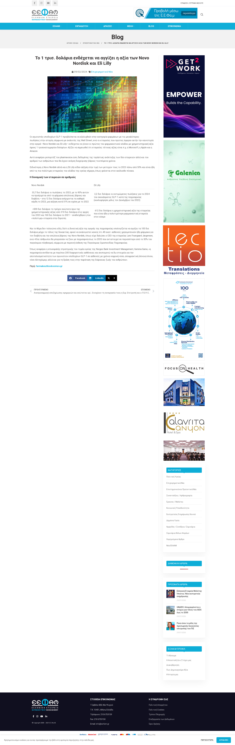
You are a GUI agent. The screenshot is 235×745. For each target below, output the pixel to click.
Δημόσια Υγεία (172, 520)
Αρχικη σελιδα (73, 43)
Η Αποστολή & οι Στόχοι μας (178, 660)
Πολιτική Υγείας (173, 477)
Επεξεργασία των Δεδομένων (162, 719)
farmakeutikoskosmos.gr (49, 266)
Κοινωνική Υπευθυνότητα (177, 508)
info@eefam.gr (102, 724)
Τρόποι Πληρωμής (157, 714)
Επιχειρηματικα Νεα (91, 43)
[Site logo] (45, 14)
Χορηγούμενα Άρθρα (175, 539)
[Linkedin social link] (55, 3)
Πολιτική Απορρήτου (158, 705)
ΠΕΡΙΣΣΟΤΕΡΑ (207, 740)
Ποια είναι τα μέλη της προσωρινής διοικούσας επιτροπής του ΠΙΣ (188, 626)
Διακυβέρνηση (172, 665)
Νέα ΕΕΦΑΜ (171, 545)
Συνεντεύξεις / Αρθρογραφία (179, 495)
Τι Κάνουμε (171, 655)
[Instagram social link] (41, 3)
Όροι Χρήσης (154, 724)
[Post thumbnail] (170, 596)
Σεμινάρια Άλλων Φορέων (177, 533)
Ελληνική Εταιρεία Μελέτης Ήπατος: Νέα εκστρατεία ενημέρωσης (189, 593)
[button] (77, 278)
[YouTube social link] (48, 3)
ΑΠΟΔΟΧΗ (223, 740)
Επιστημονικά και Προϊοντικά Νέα (181, 489)
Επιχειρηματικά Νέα (102, 71)
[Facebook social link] (34, 3)
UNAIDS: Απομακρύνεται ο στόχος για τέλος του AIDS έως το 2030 (189, 610)
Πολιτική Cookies (156, 710)
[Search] (202, 14)
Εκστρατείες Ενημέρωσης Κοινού (181, 514)
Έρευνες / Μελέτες (174, 502)
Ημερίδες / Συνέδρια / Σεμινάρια (180, 527)
